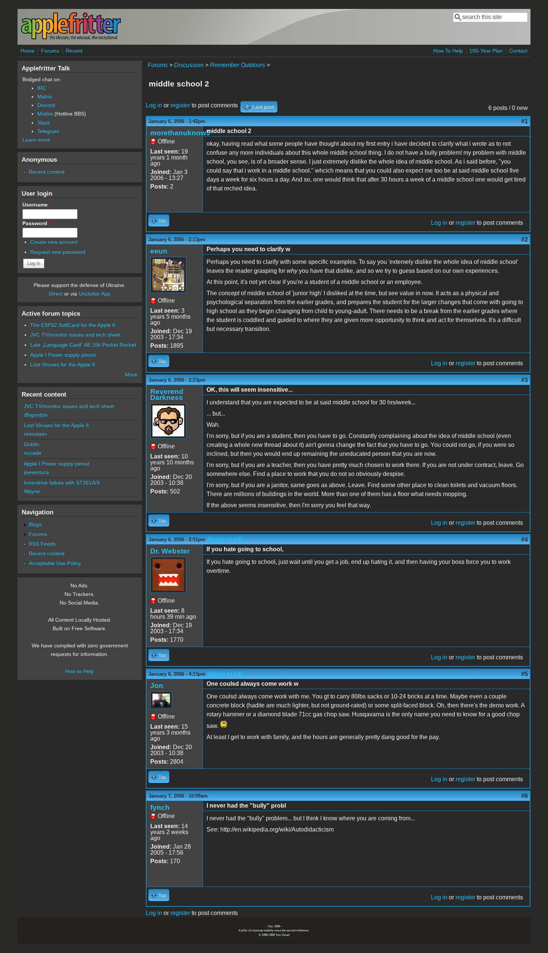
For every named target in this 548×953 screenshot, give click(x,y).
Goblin (31, 444)
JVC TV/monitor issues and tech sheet (75, 335)
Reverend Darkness (166, 394)
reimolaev (35, 434)
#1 (524, 121)
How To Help (448, 51)
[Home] (71, 38)
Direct (56, 294)
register (180, 105)
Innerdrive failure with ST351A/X (62, 483)
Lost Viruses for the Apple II (62, 364)
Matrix (44, 97)
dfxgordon (36, 415)
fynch (160, 807)
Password (36, 223)
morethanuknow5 (180, 133)
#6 (524, 796)
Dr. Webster (170, 551)
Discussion (189, 65)
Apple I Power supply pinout (63, 355)
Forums (50, 51)
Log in (154, 105)
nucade (32, 453)
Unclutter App (94, 294)
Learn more (36, 140)
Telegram (48, 131)
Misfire (45, 114)
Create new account (54, 242)
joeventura (36, 472)
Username (36, 205)
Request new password (57, 252)
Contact (518, 51)
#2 (524, 239)
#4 (524, 539)
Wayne (32, 491)
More (131, 375)
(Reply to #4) (225, 674)
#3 (524, 380)
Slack (43, 123)
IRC (41, 88)
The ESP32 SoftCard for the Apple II (72, 325)
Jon (156, 685)
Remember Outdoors (237, 65)
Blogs (35, 524)
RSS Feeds (42, 544)
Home (28, 51)
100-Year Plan (486, 51)
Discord (46, 105)
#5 (524, 674)
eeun (158, 251)
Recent (74, 51)
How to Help (79, 671)
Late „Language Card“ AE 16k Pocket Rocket (83, 345)
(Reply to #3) (225, 539)
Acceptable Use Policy (55, 563)
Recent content (46, 172)
